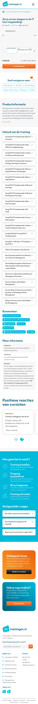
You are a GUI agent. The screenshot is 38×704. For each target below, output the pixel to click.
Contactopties (19, 604)
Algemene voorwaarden (19, 700)
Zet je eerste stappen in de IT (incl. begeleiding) (19, 11)
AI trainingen (8, 676)
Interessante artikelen (11, 657)
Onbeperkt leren (10, 661)
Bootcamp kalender (11, 669)
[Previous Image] (3, 35)
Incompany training (10, 665)
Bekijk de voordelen (19, 572)
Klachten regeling (7, 700)
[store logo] (11, 4)
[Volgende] (34, 51)
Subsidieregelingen (10, 672)
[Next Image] (35, 35)
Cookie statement (13, 702)
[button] (22, 439)
